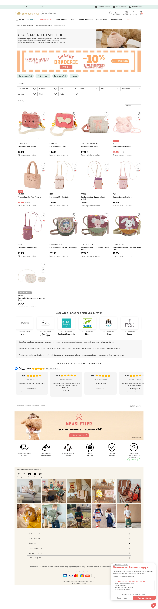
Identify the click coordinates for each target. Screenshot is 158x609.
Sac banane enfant (25, 76)
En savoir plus (122, 598)
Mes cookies (87, 568)
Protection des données (106, 566)
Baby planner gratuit (103, 6)
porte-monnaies (65, 355)
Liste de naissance (85, 20)
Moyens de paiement (53, 566)
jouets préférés (107, 342)
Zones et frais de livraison (66, 566)
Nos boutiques (116, 20)
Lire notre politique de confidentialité (123, 577)
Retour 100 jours (42, 566)
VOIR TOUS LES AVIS (135, 406)
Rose (19, 101)
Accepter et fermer (144, 598)
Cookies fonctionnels (121, 585)
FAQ (87, 566)
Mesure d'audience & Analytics (124, 587)
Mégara (84, 583)
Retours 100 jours (121, 6)
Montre (74, 76)
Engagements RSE (136, 6)
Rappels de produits (94, 566)
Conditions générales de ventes (75, 568)
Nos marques (101, 20)
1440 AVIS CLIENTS (53, 369)
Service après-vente (79, 566)
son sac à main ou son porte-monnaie (37, 342)
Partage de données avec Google (124, 583)
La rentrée (31, 20)
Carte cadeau (33, 566)
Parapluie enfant (60, 76)
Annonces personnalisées (122, 589)
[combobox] (133, 105)
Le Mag (129, 20)
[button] (153, 605)
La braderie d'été (45, 20)
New (72, 20)
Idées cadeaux (61, 20)
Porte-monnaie (43, 76)
